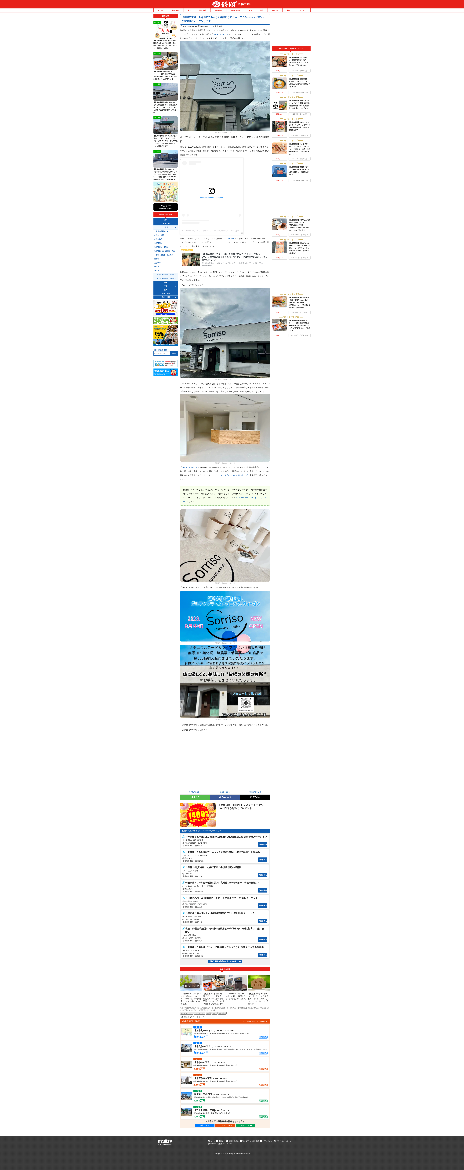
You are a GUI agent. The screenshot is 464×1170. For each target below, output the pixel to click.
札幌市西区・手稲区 (161, 247)
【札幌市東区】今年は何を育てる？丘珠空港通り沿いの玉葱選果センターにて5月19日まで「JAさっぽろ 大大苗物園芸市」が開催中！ (165, 107)
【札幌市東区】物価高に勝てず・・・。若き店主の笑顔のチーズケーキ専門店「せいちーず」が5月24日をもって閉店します (299, 326)
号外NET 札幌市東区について (221, 1144)
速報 (288, 10)
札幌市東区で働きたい (191, 831)
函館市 (156, 259)
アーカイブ (302, 10)
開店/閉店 (202, 10)
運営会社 (221, 1141)
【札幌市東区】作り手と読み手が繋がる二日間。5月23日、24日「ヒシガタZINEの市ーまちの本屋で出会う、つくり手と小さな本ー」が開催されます (165, 141)
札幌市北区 (158, 239)
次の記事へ (254, 792)
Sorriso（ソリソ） (221, 34)
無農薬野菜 (222, 1013)
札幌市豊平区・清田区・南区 (164, 251)
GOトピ (161, 10)
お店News (218, 10)
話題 (262, 10)
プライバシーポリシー (284, 1141)
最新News (176, 10)
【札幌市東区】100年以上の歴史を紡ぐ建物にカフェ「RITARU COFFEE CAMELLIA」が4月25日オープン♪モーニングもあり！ (299, 225)
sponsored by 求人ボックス (212, 831)
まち (250, 10)
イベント (275, 10)
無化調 (208, 1013)
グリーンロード (198, 1017)
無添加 (215, 1013)
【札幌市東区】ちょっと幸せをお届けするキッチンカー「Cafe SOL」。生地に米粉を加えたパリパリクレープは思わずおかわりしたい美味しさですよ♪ (235, 257)
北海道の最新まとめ (161, 231)
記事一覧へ (225, 792)
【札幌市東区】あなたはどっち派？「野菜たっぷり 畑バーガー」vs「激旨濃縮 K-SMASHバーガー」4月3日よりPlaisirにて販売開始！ (299, 303)
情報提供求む (234, 1141)
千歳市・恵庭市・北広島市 (163, 255)
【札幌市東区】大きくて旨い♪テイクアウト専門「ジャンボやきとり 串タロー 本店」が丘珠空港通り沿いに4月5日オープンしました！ (299, 149)
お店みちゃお (235, 10)
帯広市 (156, 267)
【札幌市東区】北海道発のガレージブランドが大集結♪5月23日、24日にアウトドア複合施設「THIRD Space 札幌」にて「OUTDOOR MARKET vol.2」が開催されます (165, 174)
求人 (189, 10)
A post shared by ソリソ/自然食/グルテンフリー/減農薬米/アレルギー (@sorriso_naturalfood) (217, 231)
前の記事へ (196, 792)
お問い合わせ (267, 1141)
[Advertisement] (291, 30)
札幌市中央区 (159, 235)
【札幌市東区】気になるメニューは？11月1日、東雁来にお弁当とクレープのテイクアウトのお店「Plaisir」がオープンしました (299, 248)
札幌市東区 (245, 4)
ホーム (212, 1141)
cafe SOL (231, 238)
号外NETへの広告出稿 (250, 1141)
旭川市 (156, 271)
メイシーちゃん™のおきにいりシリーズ (230, 475)
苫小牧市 (157, 263)
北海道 (219, 26)
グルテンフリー (199, 1013)
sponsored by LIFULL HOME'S (255, 1021)
